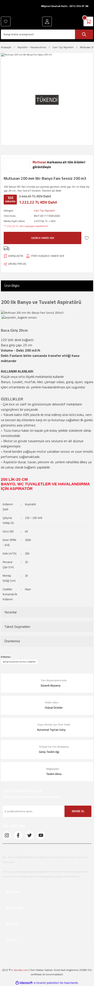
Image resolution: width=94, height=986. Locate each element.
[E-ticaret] (46, 982)
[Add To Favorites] (86, 237)
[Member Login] (47, 21)
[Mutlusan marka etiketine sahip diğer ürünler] (17, 165)
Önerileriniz (12, 641)
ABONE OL (78, 811)
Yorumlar (10, 612)
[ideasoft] (24, 983)
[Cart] (88, 21)
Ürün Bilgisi (11, 285)
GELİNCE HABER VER (42, 238)
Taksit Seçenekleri (17, 626)
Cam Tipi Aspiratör (44, 211)
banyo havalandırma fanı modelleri (19, 661)
